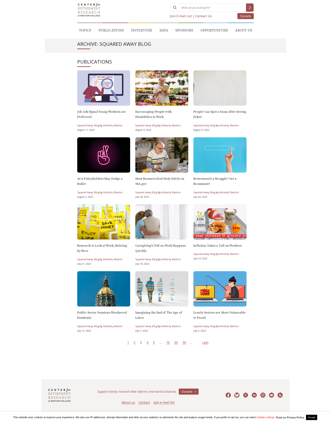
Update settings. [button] (266, 417)
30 (184, 342)
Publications (111, 30)
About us (128, 402)
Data (163, 30)
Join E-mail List (181, 16)
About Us (243, 30)
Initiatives (141, 30)
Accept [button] (311, 417)
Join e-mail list (164, 402)
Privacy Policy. (295, 417)
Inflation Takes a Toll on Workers (217, 246)
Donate (245, 16)
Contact (144, 402)
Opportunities (214, 30)
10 (168, 342)
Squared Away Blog (88, 125)
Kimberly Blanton (113, 125)
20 (176, 342)
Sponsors (184, 30)
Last (205, 342)
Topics (85, 30)
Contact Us (203, 16)
